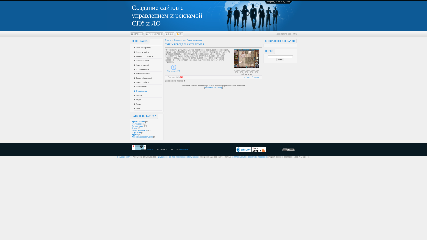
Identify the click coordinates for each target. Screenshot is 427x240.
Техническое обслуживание (187, 157)
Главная (138, 34)
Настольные (137, 124)
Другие (135, 135)
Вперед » (255, 77)
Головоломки (137, 126)
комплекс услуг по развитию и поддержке (249, 157)
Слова (134, 128)
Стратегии (136, 133)
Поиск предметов (139, 130)
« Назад (247, 77)
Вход (170, 34)
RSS (181, 34)
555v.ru (150, 149)
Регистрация (155, 34)
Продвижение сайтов (166, 157)
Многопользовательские (142, 137)
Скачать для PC (173, 71)
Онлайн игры (179, 40)
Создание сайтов (124, 157)
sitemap (184, 149)
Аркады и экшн (138, 122)
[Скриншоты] (246, 58)
